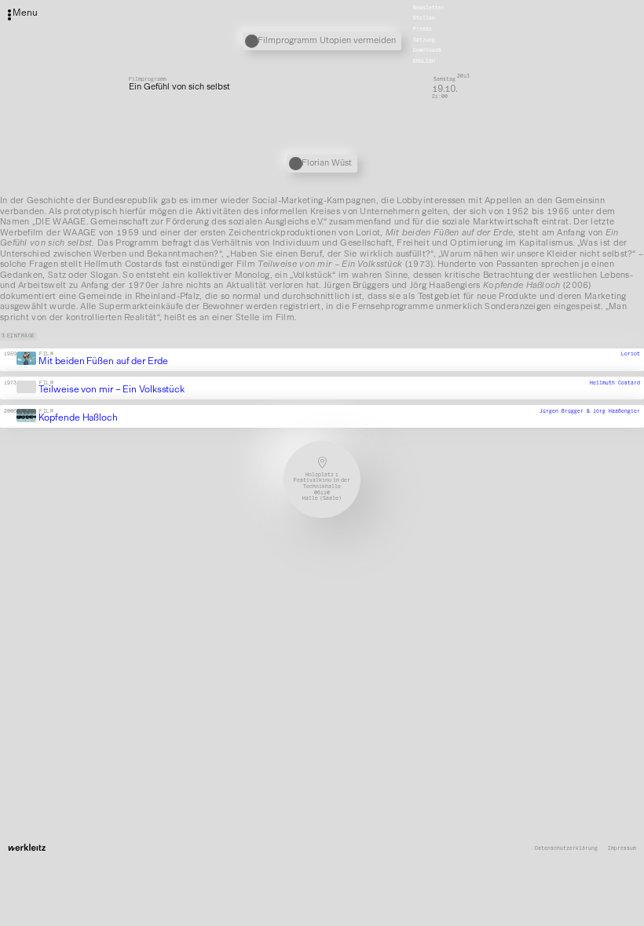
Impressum (622, 848)
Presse (422, 29)
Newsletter (429, 8)
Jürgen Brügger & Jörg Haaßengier (590, 411)
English (424, 61)
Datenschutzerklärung (566, 848)
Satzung (424, 40)
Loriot (630, 355)
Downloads (427, 51)
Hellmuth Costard (615, 383)
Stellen (424, 19)
